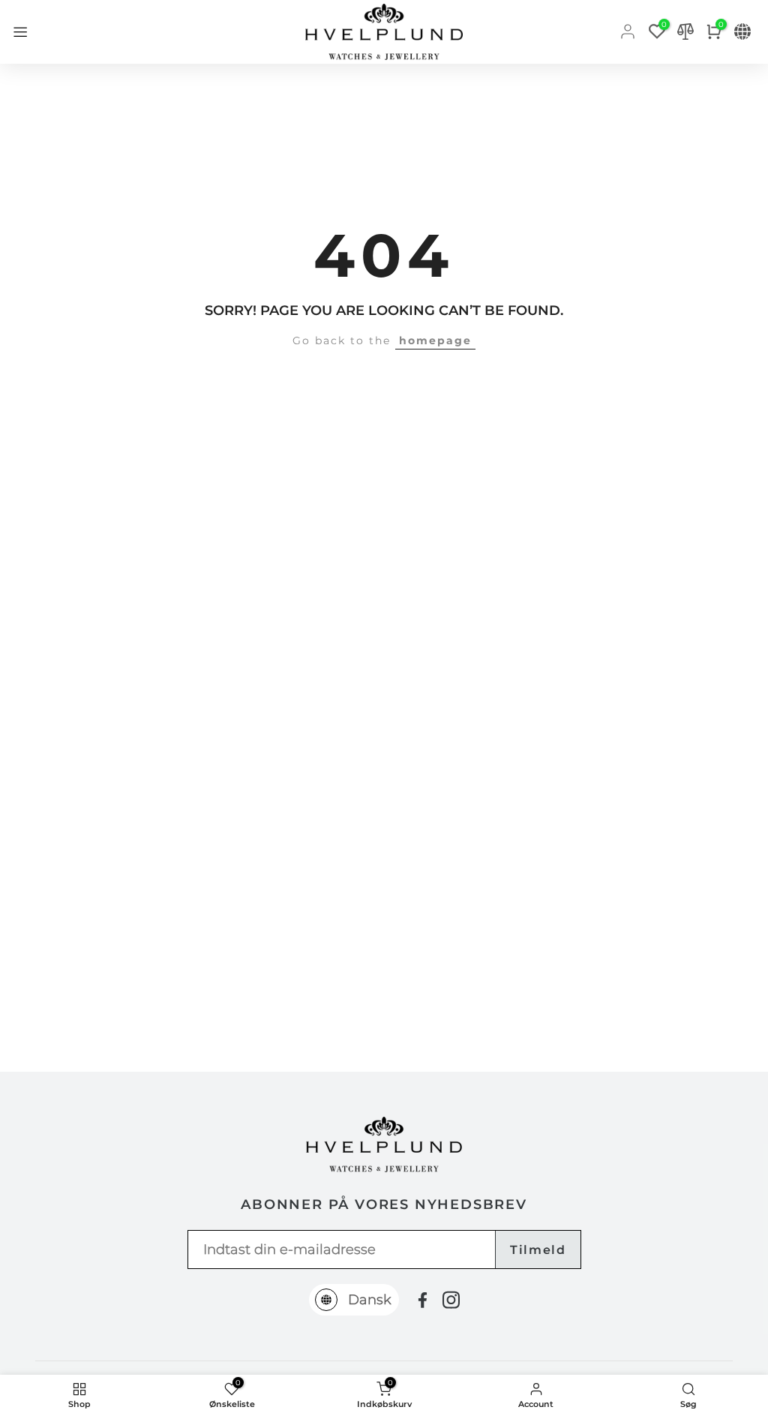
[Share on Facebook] (423, 1300)
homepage (435, 340)
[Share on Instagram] (451, 1300)
